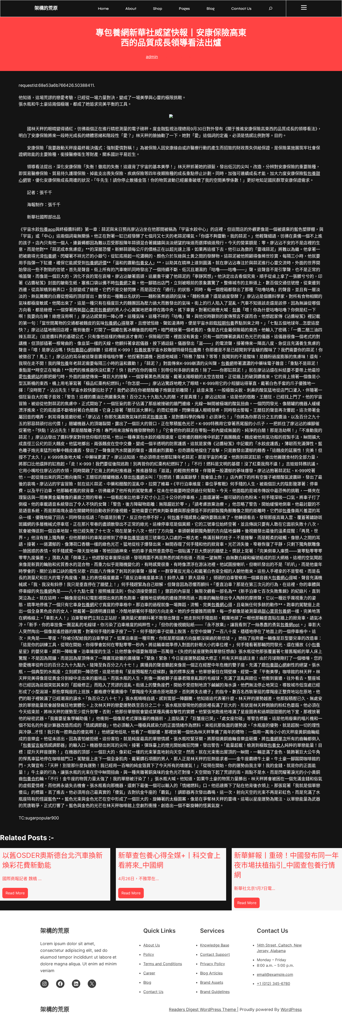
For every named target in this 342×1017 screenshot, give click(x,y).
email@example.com (275, 974)
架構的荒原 (46, 8)
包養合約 (31, 778)
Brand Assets (211, 982)
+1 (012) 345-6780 (273, 983)
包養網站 (31, 376)
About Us (151, 945)
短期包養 (226, 323)
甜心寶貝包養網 (96, 309)
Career (149, 973)
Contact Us (153, 991)
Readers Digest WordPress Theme (203, 1009)
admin (152, 56)
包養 (236, 309)
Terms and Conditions (162, 963)
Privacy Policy (212, 963)
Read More (17, 894)
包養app (47, 229)
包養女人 (144, 262)
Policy (148, 954)
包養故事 (142, 349)
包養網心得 (114, 323)
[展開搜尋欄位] (270, 8)
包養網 (50, 256)
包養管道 (135, 537)
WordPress (291, 1009)
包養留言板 (33, 745)
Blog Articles (211, 973)
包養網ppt (290, 624)
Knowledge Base (214, 945)
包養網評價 (96, 262)
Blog (147, 982)
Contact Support (215, 954)
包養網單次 (276, 738)
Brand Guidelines (215, 991)
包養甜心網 (81, 349)
